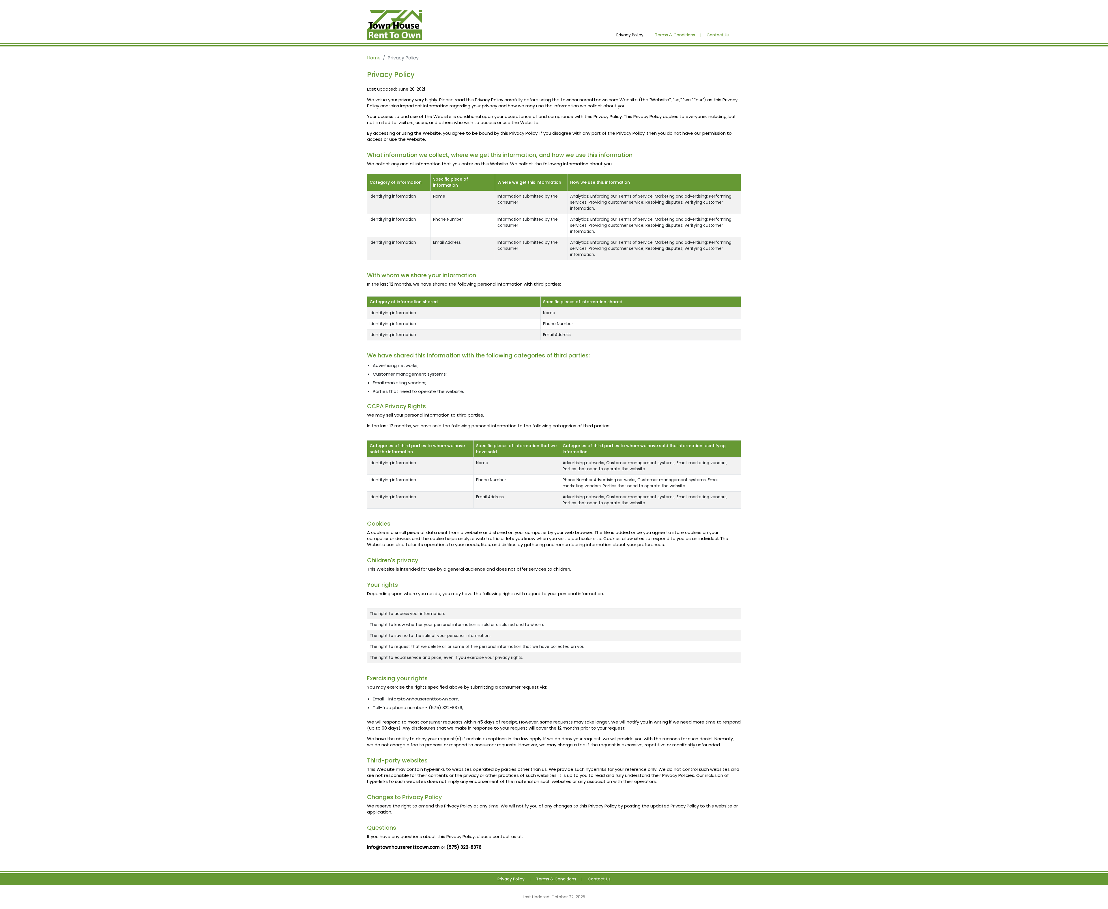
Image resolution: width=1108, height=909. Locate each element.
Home (374, 58)
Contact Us (718, 35)
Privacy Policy (629, 35)
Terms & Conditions (675, 35)
